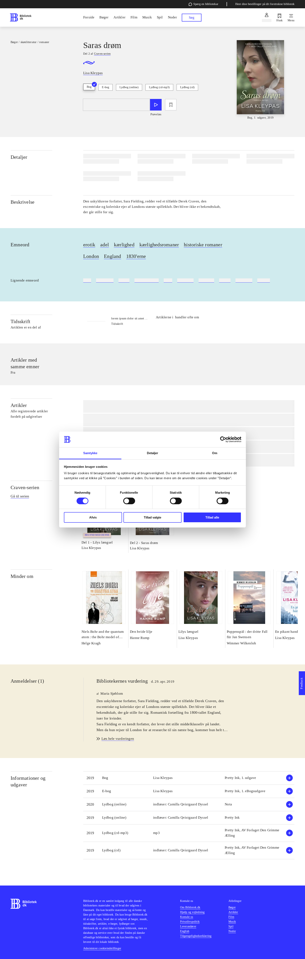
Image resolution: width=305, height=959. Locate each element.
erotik (89, 244)
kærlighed (124, 244)
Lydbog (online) (129, 87)
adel (104, 244)
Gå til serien (20, 496)
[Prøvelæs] (156, 105)
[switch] (129, 501)
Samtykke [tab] (90, 453)
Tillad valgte (152, 517)
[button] (188, 778)
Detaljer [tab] (152, 453)
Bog (89, 86)
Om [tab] (214, 453)
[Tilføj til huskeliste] (171, 105)
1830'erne (136, 256)
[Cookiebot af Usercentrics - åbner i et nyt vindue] (223, 439)
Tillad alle (212, 517)
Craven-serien (25, 487)
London (91, 256)
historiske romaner (203, 244)
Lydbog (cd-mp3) (159, 87)
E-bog (105, 87)
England (112, 256)
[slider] (260, 80)
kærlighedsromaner (159, 244)
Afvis (93, 517)
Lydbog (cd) (187, 87)
